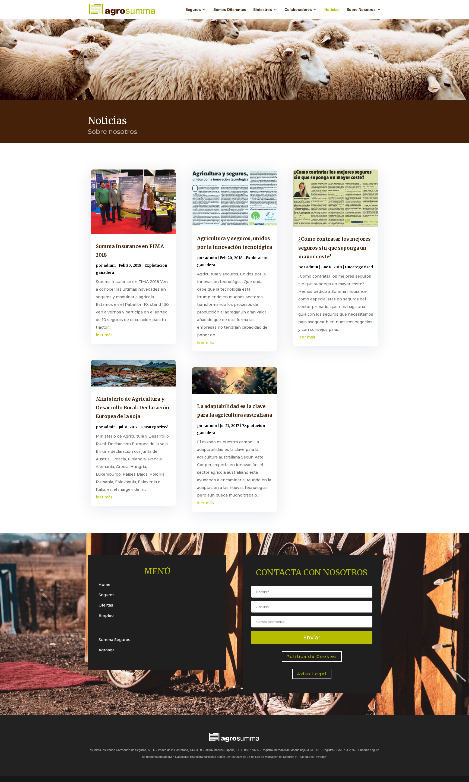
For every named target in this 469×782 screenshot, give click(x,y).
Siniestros (262, 10)
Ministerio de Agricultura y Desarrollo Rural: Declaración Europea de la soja (132, 408)
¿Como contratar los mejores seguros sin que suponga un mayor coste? (334, 248)
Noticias (332, 10)
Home (104, 584)
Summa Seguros (114, 639)
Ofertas (106, 605)
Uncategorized (155, 427)
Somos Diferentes (229, 10)
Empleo (106, 615)
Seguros (193, 10)
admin (110, 265)
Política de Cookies (311, 656)
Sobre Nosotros (361, 10)
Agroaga (107, 650)
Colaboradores (298, 10)
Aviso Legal (312, 673)
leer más (104, 334)
